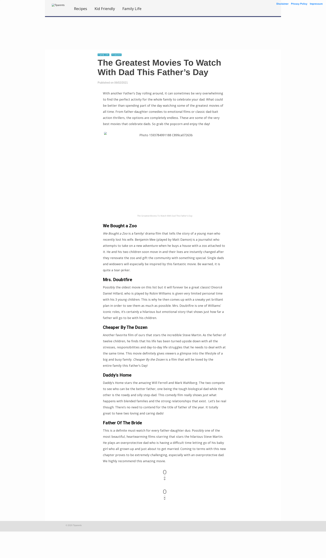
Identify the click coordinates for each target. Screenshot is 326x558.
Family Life (131, 8)
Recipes (80, 8)
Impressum (316, 3)
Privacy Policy (299, 3)
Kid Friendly (105, 8)
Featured (116, 55)
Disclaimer (282, 3)
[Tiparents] (58, 5)
